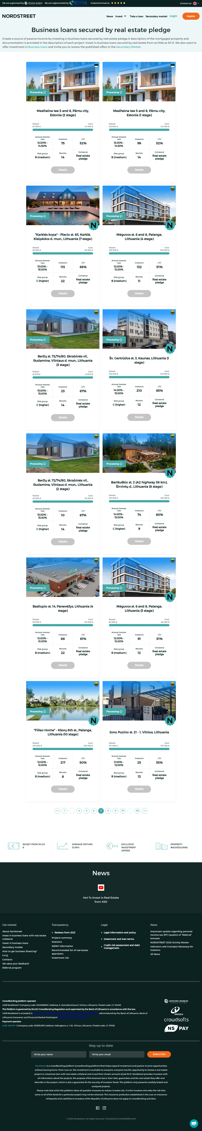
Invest (118, 16)
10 (123, 810)
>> (144, 810)
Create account (125, 1121)
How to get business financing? (19, 951)
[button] (194, 1123)
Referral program (12, 967)
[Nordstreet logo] (19, 16)
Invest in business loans (15, 943)
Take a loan (136, 16)
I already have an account (161, 1121)
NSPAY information (62, 946)
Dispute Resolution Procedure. (73, 1017)
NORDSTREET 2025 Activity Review (169, 942)
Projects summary (62, 937)
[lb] (176, 1001)
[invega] (177, 1011)
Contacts (7, 959)
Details (63, 169)
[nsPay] (176, 1028)
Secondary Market (128, 46)
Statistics (57, 941)
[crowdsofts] (176, 1019)
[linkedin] (104, 1108)
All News (155, 954)
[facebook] (97, 1108)
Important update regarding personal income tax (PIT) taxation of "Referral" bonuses (171, 935)
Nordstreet (40, 1066)
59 (137, 810)
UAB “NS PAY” (9, 1025)
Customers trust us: (100, 3)
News (110, 16)
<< (57, 810)
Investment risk (60, 957)
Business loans (38, 46)
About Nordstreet (12, 931)
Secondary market (156, 16)
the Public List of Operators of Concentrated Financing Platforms (66, 1013)
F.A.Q (5, 955)
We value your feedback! (15, 963)
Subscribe (159, 1054)
